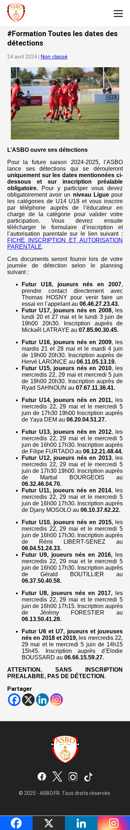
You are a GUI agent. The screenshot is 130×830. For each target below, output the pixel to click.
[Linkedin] (42, 699)
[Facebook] (14, 699)
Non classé (54, 57)
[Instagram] (56, 699)
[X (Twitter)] (57, 777)
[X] (28, 699)
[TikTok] (88, 777)
